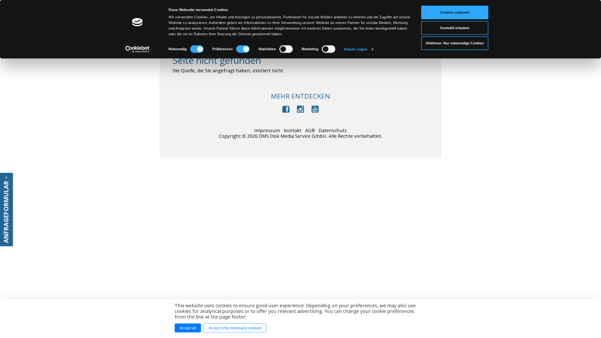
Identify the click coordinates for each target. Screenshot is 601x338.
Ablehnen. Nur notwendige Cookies (455, 43)
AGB (310, 130)
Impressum (267, 130)
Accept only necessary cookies (235, 327)
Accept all (188, 327)
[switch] (243, 49)
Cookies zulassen (454, 12)
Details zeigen (355, 49)
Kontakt (292, 130)
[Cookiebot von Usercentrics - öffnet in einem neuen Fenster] (137, 49)
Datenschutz (333, 130)
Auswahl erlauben (455, 28)
